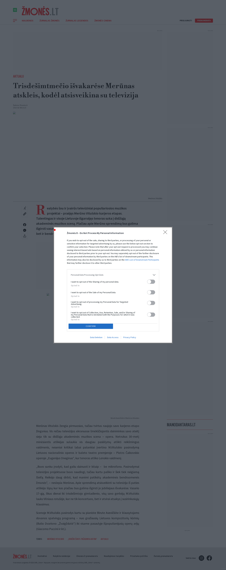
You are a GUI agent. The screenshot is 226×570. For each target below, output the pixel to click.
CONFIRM (91, 326)
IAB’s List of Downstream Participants (142, 259)
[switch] (151, 282)
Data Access (113, 337)
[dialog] (113, 285)
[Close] (166, 233)
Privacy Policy (129, 337)
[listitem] (113, 275)
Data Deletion (96, 337)
